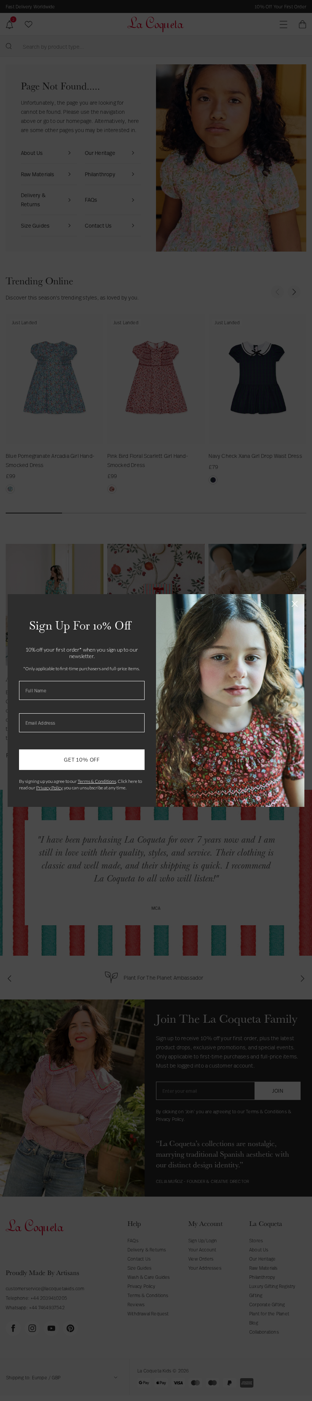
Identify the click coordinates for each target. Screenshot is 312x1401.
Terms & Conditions (97, 781)
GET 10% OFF (82, 759)
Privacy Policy (49, 788)
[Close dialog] (294, 603)
